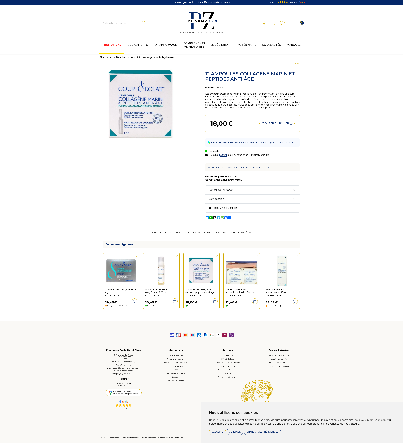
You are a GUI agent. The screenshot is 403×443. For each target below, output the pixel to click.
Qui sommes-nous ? (175, 355)
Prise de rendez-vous (227, 370)
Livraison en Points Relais (279, 362)
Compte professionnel (227, 377)
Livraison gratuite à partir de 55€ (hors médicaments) (201, 2)
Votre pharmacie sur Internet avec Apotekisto (162, 438)
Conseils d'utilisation (221, 189)
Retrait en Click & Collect (279, 355)
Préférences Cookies (175, 380)
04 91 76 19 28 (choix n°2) (123, 361)
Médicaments (137, 44)
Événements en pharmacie (227, 362)
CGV (175, 370)
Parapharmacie (166, 44)
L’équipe (227, 373)
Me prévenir (126, 306)
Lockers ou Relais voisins (279, 366)
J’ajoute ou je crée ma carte (281, 142)
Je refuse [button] (235, 431)
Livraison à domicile (279, 359)
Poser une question (175, 359)
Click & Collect (227, 359)
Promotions (111, 44)
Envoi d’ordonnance (228, 366)
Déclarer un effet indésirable (175, 362)
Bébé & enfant (221, 44)
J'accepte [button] (217, 431)
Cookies (175, 377)
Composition (216, 198)
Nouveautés (271, 44)
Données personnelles (175, 373)
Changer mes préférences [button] (262, 431)
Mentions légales (175, 366)
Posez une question (224, 207)
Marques (294, 44)
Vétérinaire (247, 44)
